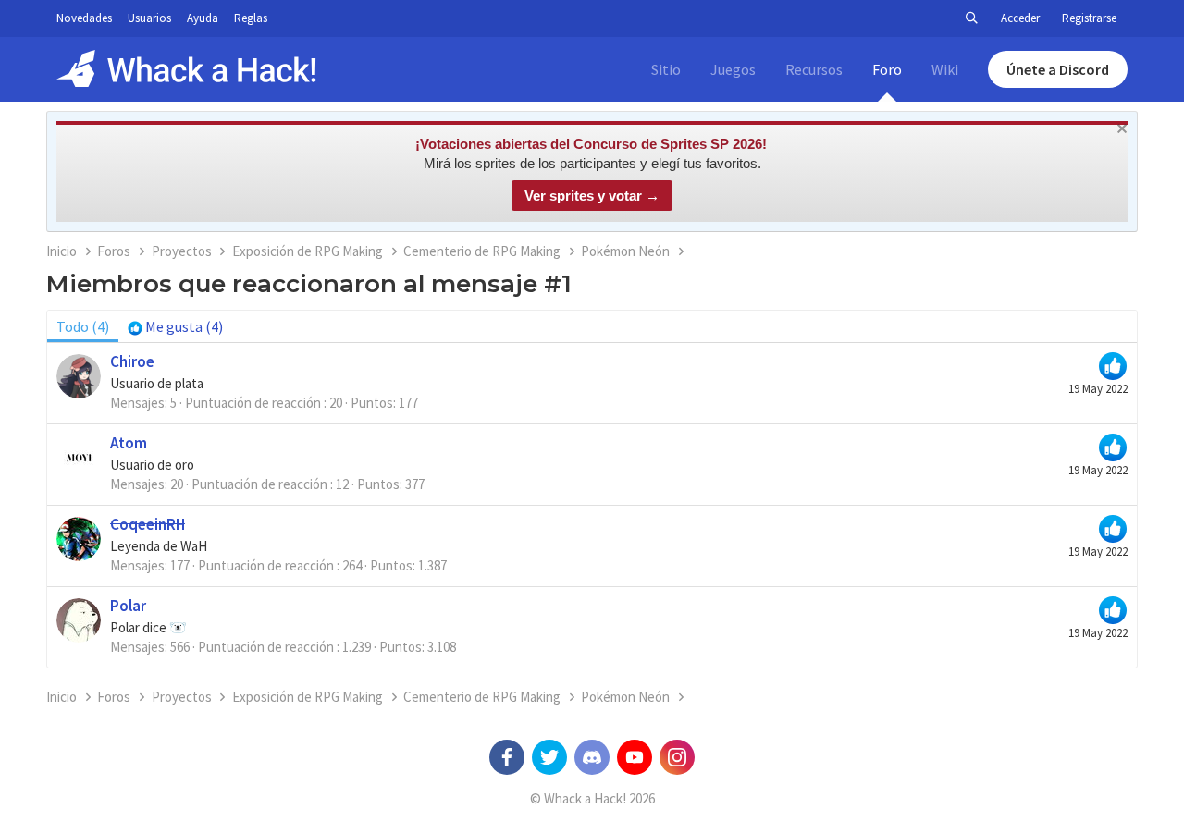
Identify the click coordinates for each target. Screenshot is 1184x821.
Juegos (733, 69)
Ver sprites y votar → (592, 195)
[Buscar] (971, 18)
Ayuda (202, 18)
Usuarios (149, 18)
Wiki (944, 69)
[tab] (175, 326)
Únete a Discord (1057, 69)
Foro (887, 69)
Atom (128, 443)
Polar (128, 605)
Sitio (666, 69)
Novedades (84, 18)
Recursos (814, 69)
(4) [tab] (82, 326)
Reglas (250, 18)
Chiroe (132, 361)
